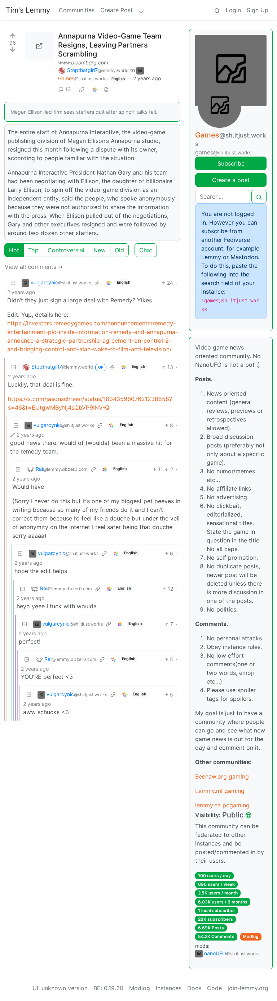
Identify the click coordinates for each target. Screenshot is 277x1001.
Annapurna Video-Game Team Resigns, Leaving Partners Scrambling (110, 45)
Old (119, 250)
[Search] (217, 10)
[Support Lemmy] (141, 10)
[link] (81, 89)
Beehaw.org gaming (222, 776)
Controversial (66, 250)
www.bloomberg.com (83, 62)
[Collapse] (13, 282)
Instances (168, 988)
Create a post (231, 180)
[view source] (106, 89)
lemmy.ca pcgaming (222, 805)
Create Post (116, 10)
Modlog (251, 936)
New (99, 250)
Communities (76, 10)
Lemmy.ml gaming (220, 790)
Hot (14, 250)
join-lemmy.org (248, 988)
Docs (194, 988)
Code (214, 988)
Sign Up (257, 10)
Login (233, 10)
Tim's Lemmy (28, 10)
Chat (145, 250)
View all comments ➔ (34, 266)
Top (33, 250)
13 (68, 89)
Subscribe (231, 163)
